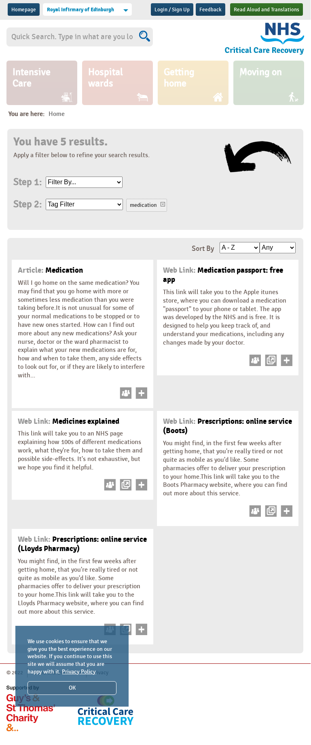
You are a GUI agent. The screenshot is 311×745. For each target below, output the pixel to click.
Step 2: (27, 204)
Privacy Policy (79, 671)
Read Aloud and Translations (266, 9)
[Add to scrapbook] (140, 397)
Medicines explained (68, 421)
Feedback (210, 9)
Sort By (203, 248)
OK (72, 687)
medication (143, 205)
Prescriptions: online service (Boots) (227, 426)
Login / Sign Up (172, 9)
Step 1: (27, 182)
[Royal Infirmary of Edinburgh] (260, 40)
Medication (50, 270)
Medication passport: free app (223, 274)
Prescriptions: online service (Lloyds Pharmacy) (82, 544)
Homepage (23, 9)
